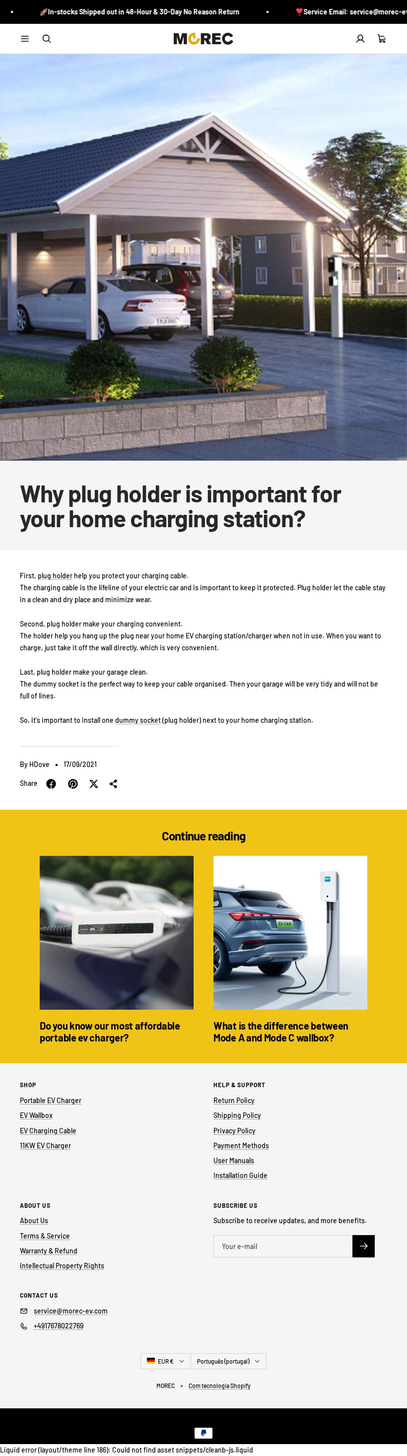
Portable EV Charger (50, 1100)
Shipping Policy (237, 1115)
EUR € (166, 1361)
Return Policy (234, 1100)
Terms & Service (45, 1236)
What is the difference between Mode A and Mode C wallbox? (280, 1031)
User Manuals (233, 1160)
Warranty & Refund (48, 1251)
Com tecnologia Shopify (220, 1385)
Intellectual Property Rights (62, 1265)
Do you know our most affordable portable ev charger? (110, 1031)
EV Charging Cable (48, 1130)
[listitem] (51, 784)
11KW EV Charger (45, 1145)
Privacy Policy (234, 1130)
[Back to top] (393, 1428)
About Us (34, 1220)
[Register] (363, 1246)
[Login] (360, 39)
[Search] (47, 39)
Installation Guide (240, 1175)
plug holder (55, 575)
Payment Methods (241, 1145)
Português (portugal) (223, 1361)
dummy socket (138, 720)
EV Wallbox (36, 1115)
